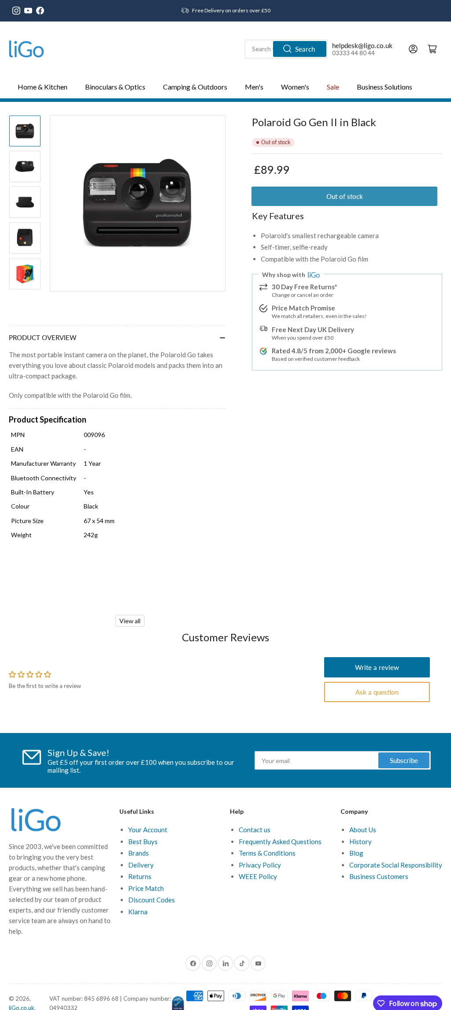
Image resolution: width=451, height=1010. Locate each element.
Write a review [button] (377, 667)
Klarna (138, 912)
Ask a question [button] (377, 692)
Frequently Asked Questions (280, 841)
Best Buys (143, 841)
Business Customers (378, 876)
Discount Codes (151, 900)
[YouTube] (28, 11)
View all (129, 621)
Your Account (147, 830)
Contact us (254, 830)
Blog (356, 853)
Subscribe (404, 760)
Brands (138, 853)
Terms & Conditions (267, 853)
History (360, 841)
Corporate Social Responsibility (395, 865)
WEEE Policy (258, 876)
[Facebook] (40, 11)
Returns (140, 876)
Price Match (146, 888)
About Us (362, 830)
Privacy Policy (260, 865)
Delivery (141, 865)
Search (305, 49)
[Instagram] (16, 11)
